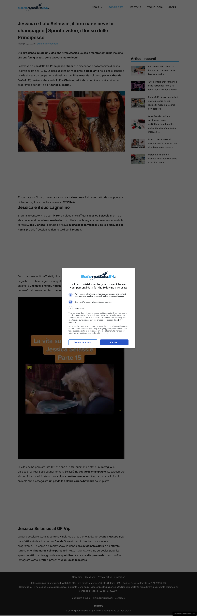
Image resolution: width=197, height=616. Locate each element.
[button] (98, 308)
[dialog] (98, 308)
